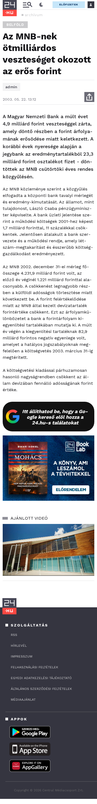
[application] (48, 549)
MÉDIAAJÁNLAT (23, 699)
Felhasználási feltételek (34, 667)
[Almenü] (27, 4)
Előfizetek (68, 4)
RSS (14, 635)
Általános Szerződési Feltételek (41, 689)
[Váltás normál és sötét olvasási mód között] (41, 5)
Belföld (15, 25)
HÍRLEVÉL (19, 646)
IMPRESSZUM (21, 656)
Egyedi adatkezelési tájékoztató (41, 678)
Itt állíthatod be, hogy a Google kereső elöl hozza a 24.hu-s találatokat (55, 416)
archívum (34, 15)
